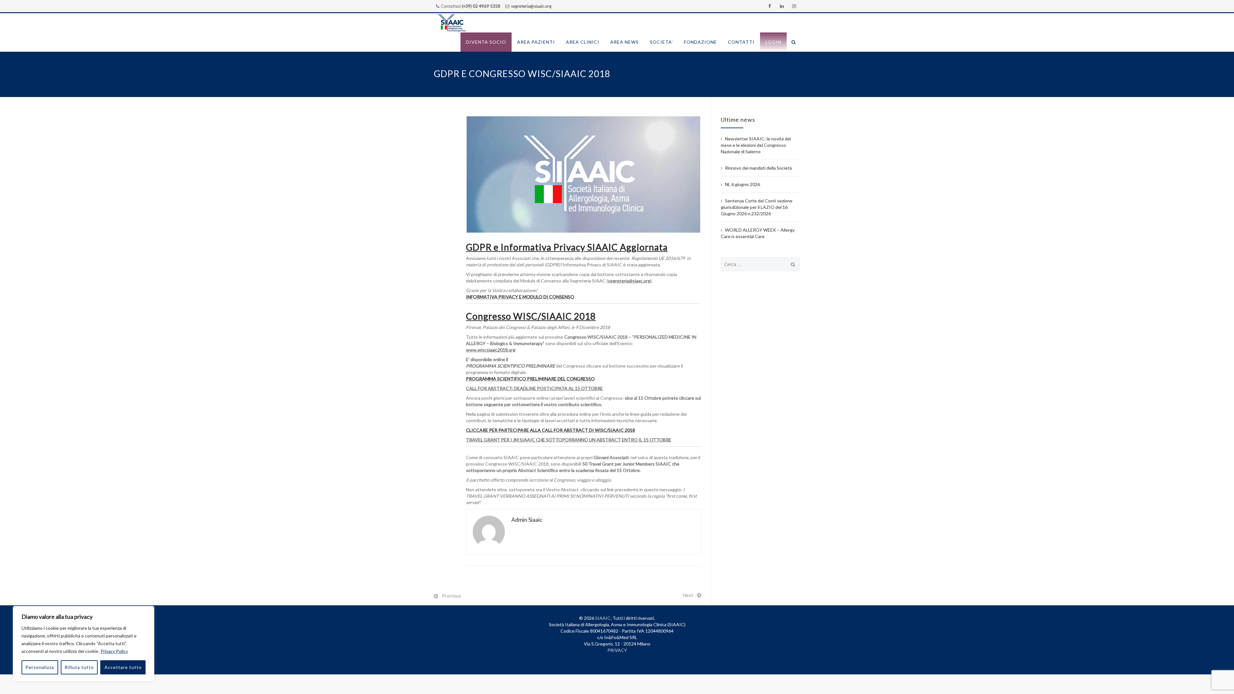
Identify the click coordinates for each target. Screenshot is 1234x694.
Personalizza (39, 667)
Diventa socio (486, 42)
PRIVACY (617, 650)
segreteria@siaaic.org (531, 6)
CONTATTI (741, 42)
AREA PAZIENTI (536, 42)
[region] (83, 643)
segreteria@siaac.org (629, 280)
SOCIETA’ (661, 42)
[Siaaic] (452, 22)
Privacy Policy (114, 651)
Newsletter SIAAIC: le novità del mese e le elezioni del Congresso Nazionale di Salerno (756, 145)
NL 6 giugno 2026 (742, 184)
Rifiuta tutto (79, 667)
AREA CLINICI (582, 42)
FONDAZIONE (700, 42)
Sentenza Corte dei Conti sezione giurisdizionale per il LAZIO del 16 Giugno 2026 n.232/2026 (756, 207)
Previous (451, 596)
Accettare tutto (123, 667)
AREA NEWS (624, 42)
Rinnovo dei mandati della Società (758, 168)
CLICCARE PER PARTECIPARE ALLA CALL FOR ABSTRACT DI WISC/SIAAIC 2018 (550, 430)
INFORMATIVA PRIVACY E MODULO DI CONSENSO (520, 296)
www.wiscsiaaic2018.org (490, 349)
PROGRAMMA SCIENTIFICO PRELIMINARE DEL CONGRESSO (530, 378)
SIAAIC (603, 618)
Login (773, 42)
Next (688, 595)
